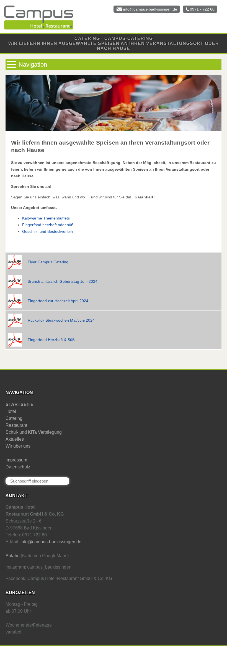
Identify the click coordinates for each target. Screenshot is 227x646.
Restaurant (16, 425)
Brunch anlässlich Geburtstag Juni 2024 (62, 281)
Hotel (11, 411)
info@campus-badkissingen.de (150, 9)
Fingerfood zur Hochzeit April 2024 (58, 301)
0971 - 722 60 (202, 9)
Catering (14, 418)
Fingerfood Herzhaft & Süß (51, 339)
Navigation (33, 64)
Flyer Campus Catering (48, 262)
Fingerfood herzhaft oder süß (48, 225)
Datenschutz (18, 467)
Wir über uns (18, 446)
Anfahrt (13, 555)
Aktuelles (15, 439)
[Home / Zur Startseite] (36, 29)
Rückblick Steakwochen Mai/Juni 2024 (61, 320)
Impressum (16, 460)
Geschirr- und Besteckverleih (47, 231)
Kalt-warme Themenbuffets (46, 218)
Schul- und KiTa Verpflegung (34, 432)
